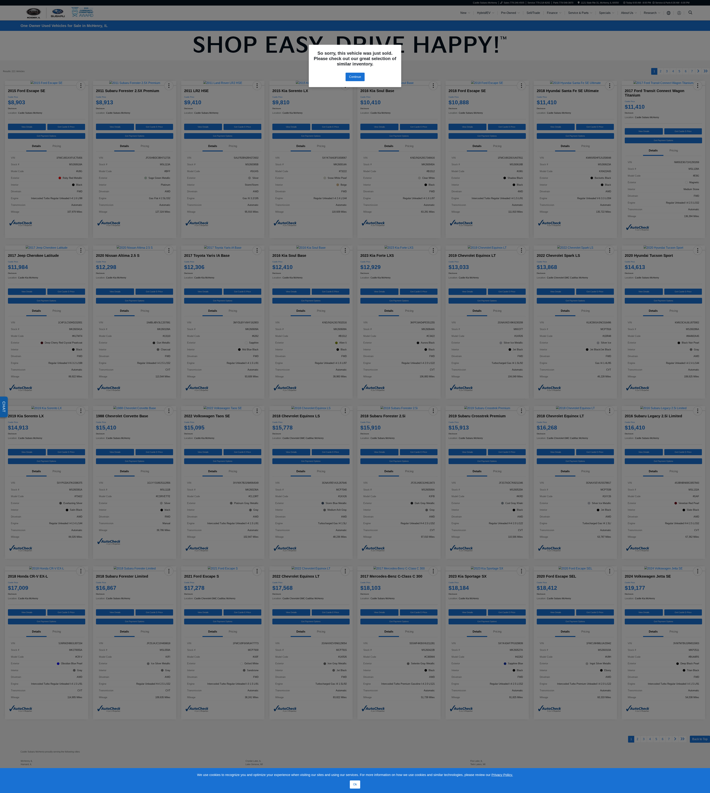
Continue (355, 76)
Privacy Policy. (502, 775)
